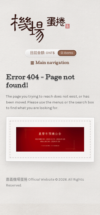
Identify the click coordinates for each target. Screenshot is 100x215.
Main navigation (52, 63)
